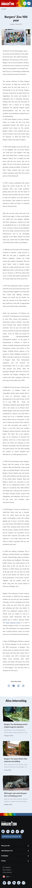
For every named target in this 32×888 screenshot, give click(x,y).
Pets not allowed (7, 870)
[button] (29, 3)
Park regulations (7, 867)
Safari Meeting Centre (13, 623)
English (7, 876)
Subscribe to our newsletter (10, 836)
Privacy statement (7, 872)
